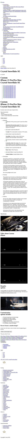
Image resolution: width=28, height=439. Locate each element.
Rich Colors (20, 32)
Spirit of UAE (9, 37)
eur (3, 59)
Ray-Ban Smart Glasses (8, 26)
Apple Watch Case (7, 373)
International (5, 344)
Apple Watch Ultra (7, 19)
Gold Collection (6, 396)
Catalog (5, 68)
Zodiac (13, 37)
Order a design (4, 118)
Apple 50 (8, 35)
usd (4, 58)
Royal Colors (6, 32)
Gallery (4, 50)
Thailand (5, 348)
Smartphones (5, 4)
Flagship (5, 35)
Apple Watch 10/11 (15, 19)
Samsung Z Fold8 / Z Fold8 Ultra (10, 10)
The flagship (5, 387)
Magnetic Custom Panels (14, 23)
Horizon (5, 403)
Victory (4, 399)
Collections (5, 30)
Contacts (15, 53)
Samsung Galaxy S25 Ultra (10, 11)
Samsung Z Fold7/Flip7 (21, 11)
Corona (24, 32)
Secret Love (12, 39)
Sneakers (8, 27)
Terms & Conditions (7, 425)
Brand (4, 51)
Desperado (5, 44)
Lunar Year (5, 406)
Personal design (13, 16)
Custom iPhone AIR (7, 371)
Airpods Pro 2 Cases (7, 379)
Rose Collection (18, 39)
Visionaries (12, 35)
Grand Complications (13, 42)
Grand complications (7, 400)
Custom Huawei (6, 13)
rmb (4, 61)
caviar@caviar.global (12, 359)
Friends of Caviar (9, 53)
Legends (5, 37)
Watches (5, 377)
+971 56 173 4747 (4, 359)
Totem (23, 37)
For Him (5, 16)
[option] (15, 58)
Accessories (5, 17)
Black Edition (11, 32)
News (18, 53)
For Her (8, 16)
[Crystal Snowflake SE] (9, 85)
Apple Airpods (16, 26)
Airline (16, 35)
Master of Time (6, 42)
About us (5, 414)
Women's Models (9, 20)
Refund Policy (6, 426)
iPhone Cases (6, 23)
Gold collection (18, 37)
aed (4, 63)
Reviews (5, 417)
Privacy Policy (6, 428)
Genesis (16, 32)
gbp (4, 60)
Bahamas (5, 346)
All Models (15, 20)
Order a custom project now (6, 331)
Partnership (5, 421)
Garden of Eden (6, 39)
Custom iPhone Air (9, 8)
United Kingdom (6, 345)
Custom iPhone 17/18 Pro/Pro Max (10, 6)
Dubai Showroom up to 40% (9, 49)
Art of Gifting (6, 420)
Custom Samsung (6, 374)
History (4, 53)
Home (2, 68)
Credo (4, 46)
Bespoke (5, 47)
